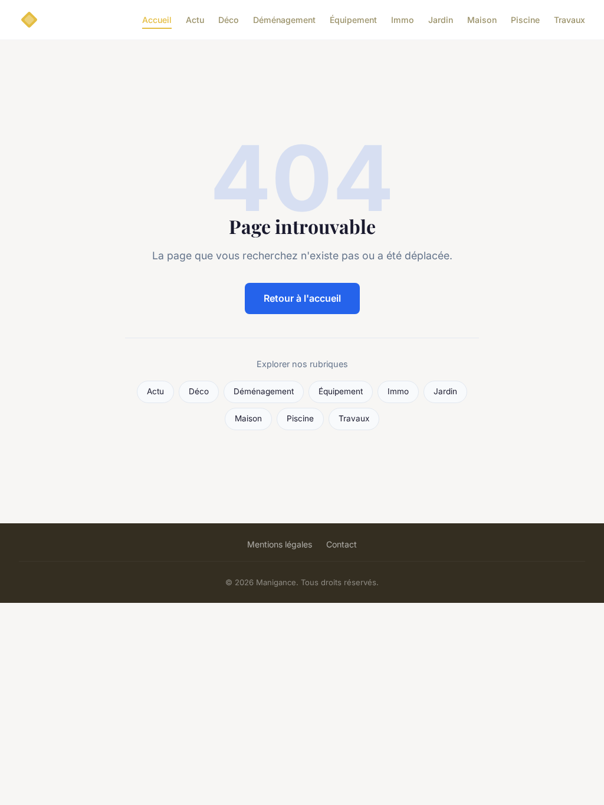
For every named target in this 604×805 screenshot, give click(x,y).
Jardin (440, 20)
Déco (228, 20)
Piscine (525, 20)
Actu (195, 20)
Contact (341, 544)
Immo (402, 20)
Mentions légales (279, 544)
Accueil (157, 20)
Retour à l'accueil (302, 298)
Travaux (569, 20)
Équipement (353, 20)
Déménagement (284, 20)
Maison (482, 20)
